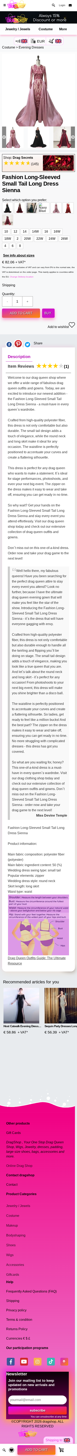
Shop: (18, 157)
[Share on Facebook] (9, 343)
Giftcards (12, 1274)
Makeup (12, 1225)
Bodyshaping (15, 1235)
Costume (46, 29)
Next (73, 137)
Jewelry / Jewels (17, 29)
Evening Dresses (31, 47)
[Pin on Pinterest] (18, 343)
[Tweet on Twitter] (27, 343)
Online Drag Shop (19, 1166)
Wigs (10, 1255)
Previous (4, 137)
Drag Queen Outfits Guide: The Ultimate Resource (37, 960)
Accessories (15, 1265)
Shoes (11, 1245)
